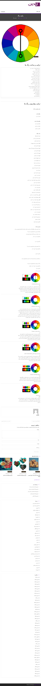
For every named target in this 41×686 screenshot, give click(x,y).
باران (31, 58)
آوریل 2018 (36, 623)
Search (3, 11)
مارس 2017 (36, 648)
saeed (36, 473)
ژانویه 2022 (36, 591)
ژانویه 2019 (36, 616)
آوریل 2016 (36, 666)
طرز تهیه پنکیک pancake (21, 475)
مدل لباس (36, 558)
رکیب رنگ (36, 60)
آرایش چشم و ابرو (35, 503)
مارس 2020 (36, 604)
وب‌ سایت (37, 447)
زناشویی (37, 530)
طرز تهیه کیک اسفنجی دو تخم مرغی (33, 491)
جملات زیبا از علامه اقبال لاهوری (5, 421)
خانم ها (37, 512)
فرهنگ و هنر (36, 547)
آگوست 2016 (36, 657)
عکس (37, 542)
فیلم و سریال (36, 549)
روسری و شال (36, 526)
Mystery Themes (37, 684)
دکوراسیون (36, 524)
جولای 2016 (36, 659)
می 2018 (37, 620)
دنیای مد (37, 521)
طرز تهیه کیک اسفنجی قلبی (34, 493)
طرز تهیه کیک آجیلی (35, 496)
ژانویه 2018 (36, 625)
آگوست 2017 (36, 636)
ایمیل (38, 443)
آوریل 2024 (36, 579)
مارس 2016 (36, 669)
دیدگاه (38, 429)
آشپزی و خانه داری (35, 505)
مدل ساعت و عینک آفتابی (34, 553)
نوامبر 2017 (36, 630)
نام (38, 439)
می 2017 (37, 643)
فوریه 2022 (36, 588)
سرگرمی (37, 537)
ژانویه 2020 (36, 607)
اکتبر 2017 (36, 632)
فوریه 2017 (36, 650)
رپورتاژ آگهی (36, 528)
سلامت (37, 540)
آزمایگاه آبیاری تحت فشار (36, 421)
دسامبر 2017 (36, 627)
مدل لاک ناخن (36, 556)
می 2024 (36, 577)
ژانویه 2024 (36, 581)
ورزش (37, 567)
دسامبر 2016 (36, 655)
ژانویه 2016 (36, 673)
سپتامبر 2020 (36, 602)
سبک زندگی (36, 535)
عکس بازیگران (36, 544)
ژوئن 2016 (36, 662)
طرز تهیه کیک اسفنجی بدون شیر (33, 489)
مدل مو (37, 563)
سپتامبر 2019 (36, 611)
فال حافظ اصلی (36, 479)
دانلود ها (37, 517)
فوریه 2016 (36, 671)
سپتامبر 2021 (36, 595)
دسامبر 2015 (36, 675)
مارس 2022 (36, 586)
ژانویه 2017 (36, 652)
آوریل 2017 (36, 646)
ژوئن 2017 (36, 641)
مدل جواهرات (36, 551)
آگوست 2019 (36, 613)
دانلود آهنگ (36, 514)
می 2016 (37, 664)
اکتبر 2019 (36, 609)
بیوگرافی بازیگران (35, 510)
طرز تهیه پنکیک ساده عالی (7, 475)
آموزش (37, 508)
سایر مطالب (36, 56)
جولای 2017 (36, 639)
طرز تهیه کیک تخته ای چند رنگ (34, 486)
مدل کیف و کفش (35, 565)
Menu (38, 11)
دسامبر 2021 (36, 593)
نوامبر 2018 (36, 618)
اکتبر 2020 (36, 600)
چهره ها (37, 569)
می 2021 (37, 597)
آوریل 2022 (36, 584)
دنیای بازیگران (36, 519)
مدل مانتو (36, 560)
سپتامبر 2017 (36, 634)
